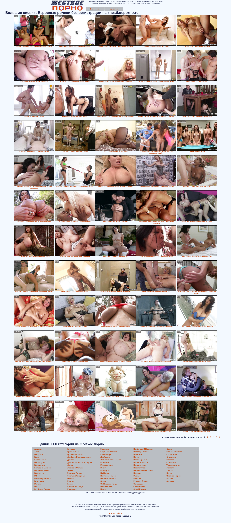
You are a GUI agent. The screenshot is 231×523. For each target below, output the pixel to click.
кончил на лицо (75, 486)
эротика (170, 481)
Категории (95, 9)
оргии (103, 481)
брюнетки (39, 473)
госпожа (71, 449)
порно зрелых (140, 460)
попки (136, 457)
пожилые (137, 454)
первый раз (106, 486)
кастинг (71, 481)
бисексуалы (40, 462)
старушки (171, 457)
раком (136, 476)
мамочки (104, 462)
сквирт (169, 449)
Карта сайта (115, 513)
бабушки (38, 454)
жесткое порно (74, 473)
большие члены (42, 470)
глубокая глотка (42, 489)
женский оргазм (75, 468)
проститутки (139, 468)
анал (36, 452)
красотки (104, 449)
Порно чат (113, 9)
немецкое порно (108, 478)
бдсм (36, 457)
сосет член (171, 454)
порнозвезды (139, 465)
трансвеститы (173, 465)
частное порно (173, 476)
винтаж (37, 484)
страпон (170, 460)
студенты (171, 462)
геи (36, 486)
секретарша (139, 486)
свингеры (138, 484)
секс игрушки (140, 489)
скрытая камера (174, 452)
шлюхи (169, 478)
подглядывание (141, 452)
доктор (70, 460)
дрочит (70, 465)
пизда (103, 489)
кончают (71, 484)
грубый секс (73, 452)
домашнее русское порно (79, 462)
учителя (170, 468)
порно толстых (140, 462)
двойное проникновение (79, 457)
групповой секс (74, 454)
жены (70, 470)
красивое (72, 489)
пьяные (137, 473)
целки (169, 473)
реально (137, 478)
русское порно (140, 481)
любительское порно (110, 460)
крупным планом (108, 452)
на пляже (104, 473)
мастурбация (106, 465)
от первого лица (108, 484)
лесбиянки (105, 457)
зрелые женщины (76, 476)
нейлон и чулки (108, 476)
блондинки (39, 465)
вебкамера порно (42, 478)
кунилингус (105, 454)
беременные (40, 460)
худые (169, 470)
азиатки (38, 449)
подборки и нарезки (143, 449)
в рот (37, 476)
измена (70, 478)
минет (103, 468)
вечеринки (39, 481)
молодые (104, 470)
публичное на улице (143, 470)
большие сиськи (42, 468)
